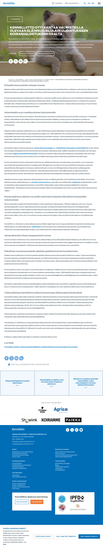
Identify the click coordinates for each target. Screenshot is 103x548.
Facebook (11, 61)
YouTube (81, 430)
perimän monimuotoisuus (40, 182)
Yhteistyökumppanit (62, 467)
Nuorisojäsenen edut (19, 477)
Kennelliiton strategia (62, 463)
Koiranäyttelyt (17, 463)
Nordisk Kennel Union (62, 507)
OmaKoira (58, 3)
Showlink (29, 420)
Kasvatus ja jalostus (27, 54)
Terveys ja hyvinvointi (45, 54)
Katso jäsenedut (22, 502)
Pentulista (15, 488)
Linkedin (20, 61)
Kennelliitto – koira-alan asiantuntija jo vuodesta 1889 (34, 80)
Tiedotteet (16, 19)
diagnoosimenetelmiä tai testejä (25, 154)
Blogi (57, 465)
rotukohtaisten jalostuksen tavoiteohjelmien (72, 148)
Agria (60, 410)
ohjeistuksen (36, 227)
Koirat (14, 449)
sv (89, 3)
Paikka (73, 420)
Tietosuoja (58, 468)
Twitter (15, 61)
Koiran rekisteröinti (18, 485)
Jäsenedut (15, 475)
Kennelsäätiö (78, 507)
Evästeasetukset (43, 536)
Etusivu (11, 80)
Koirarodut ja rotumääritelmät (22, 452)
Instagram (76, 430)
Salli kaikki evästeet (89, 536)
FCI (62, 499)
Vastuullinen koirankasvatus (65, 452)
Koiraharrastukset (18, 461)
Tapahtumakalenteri (19, 468)
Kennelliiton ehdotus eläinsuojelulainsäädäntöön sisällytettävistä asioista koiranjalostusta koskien (41, 347)
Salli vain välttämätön (65, 536)
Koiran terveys (60, 453)
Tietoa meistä (60, 461)
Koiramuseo (16, 456)
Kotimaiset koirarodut (19, 453)
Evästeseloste (60, 470)
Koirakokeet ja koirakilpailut (21, 465)
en (93, 3)
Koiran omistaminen (19, 481)
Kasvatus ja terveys (62, 449)
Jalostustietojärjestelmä (63, 456)
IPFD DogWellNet (77, 499)
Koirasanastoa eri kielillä (20, 455)
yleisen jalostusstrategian (43, 148)
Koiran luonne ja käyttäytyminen (66, 455)
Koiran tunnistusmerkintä (21, 487)
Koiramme (51, 420)
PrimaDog (42, 410)
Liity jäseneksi (17, 472)
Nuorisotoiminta (17, 467)
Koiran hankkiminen (19, 483)
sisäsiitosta (76, 182)
